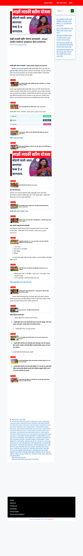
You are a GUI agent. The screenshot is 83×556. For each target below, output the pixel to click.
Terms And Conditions (17, 514)
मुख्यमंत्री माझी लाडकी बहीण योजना (25, 444)
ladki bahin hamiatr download (28, 423)
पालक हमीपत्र (39, 437)
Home (12, 500)
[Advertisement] (31, 56)
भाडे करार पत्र (40, 441)
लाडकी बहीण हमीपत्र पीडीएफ (28, 452)
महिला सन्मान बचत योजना (16, 138)
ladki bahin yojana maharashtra (26, 426)
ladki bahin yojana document (31, 425)
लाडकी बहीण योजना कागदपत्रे (36, 448)
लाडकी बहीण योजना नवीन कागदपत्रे (40, 450)
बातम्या (70, 3)
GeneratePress (51, 519)
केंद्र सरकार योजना (62, 3)
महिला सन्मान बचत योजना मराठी (19, 457)
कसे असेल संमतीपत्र (41, 435)
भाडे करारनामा (47, 441)
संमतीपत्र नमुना (27, 453)
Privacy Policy (14, 511)
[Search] (72, 10)
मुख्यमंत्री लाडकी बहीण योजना (40, 444)
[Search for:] (63, 10)
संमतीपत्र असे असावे (19, 453)
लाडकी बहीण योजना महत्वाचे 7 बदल (19, 211)
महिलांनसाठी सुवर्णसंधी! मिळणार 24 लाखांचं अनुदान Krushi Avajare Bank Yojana (64, 37)
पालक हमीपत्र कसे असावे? (19, 439)
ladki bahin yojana (17, 425)
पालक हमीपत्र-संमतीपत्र (30, 439)
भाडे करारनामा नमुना (14, 443)
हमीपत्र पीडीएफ (16, 455)
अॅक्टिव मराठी (20, 435)
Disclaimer (13, 508)
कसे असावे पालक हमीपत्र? (30, 435)
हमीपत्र (43, 453)
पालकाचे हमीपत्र (20, 441)
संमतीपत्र (12, 453)
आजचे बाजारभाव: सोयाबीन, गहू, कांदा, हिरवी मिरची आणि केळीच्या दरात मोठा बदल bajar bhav (64, 45)
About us (13, 503)
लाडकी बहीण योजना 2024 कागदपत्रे (27, 446)
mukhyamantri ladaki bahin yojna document (29, 428)
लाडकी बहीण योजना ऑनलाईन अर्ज (21, 448)
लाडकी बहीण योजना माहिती (16, 452)
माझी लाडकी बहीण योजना (36, 443)
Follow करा (48, 124)
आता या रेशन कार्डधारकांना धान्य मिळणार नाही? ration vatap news (64, 30)
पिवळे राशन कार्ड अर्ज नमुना (31, 441)
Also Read (13, 80)
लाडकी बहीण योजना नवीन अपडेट (25, 450)
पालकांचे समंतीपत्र (40, 439)
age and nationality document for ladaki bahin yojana (27, 421)
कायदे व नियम (22, 419)
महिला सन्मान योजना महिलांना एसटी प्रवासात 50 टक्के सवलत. (25, 459)
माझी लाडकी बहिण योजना (24, 443)
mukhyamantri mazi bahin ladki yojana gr (28, 432)
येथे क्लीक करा (47, 116)
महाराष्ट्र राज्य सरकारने (17, 68)
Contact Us (13, 506)
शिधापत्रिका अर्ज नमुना (40, 452)
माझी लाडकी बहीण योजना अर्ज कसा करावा (20, 282)
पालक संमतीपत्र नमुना (30, 437)
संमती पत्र (48, 452)
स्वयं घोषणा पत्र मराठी (36, 453)
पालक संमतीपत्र (21, 437)
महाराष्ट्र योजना (48, 3)
